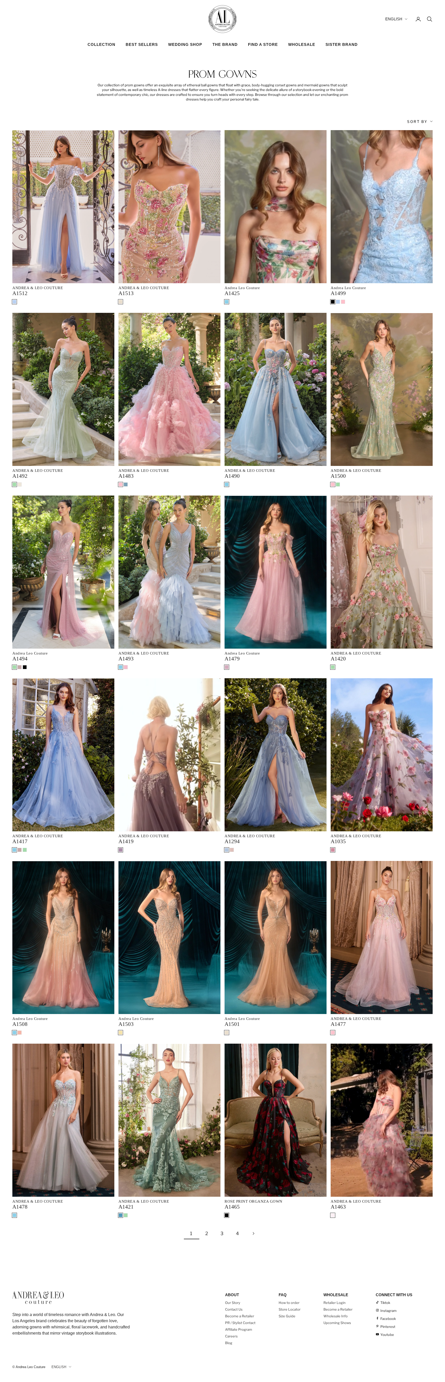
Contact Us (234, 1309)
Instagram (388, 1311)
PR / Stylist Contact (240, 1323)
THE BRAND (225, 44)
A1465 (232, 1207)
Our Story (232, 1303)
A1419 (126, 841)
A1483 (126, 476)
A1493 (126, 659)
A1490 (232, 476)
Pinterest (387, 1327)
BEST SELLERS (142, 44)
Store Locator (290, 1309)
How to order (289, 1303)
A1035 (338, 841)
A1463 (338, 1207)
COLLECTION (101, 44)
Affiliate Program (238, 1329)
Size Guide (287, 1316)
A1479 (232, 659)
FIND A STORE (263, 44)
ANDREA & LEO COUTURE (37, 288)
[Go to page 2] (253, 1233)
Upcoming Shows (337, 1323)
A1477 (338, 1024)
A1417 (20, 841)
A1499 (338, 293)
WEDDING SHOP (185, 44)
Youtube (387, 1335)
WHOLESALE (301, 44)
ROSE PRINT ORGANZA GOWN (254, 1201)
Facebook (388, 1319)
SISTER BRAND (342, 44)
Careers (231, 1336)
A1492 (20, 476)
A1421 (126, 1207)
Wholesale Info (335, 1316)
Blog (228, 1343)
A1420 (338, 659)
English (393, 19)
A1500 (338, 476)
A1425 (232, 293)
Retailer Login (334, 1303)
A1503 (126, 1024)
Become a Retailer (239, 1316)
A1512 (20, 293)
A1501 (232, 1024)
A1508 (20, 1024)
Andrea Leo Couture (242, 288)
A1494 (20, 659)
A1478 (20, 1207)
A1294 (232, 841)
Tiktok (385, 1303)
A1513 (126, 293)
